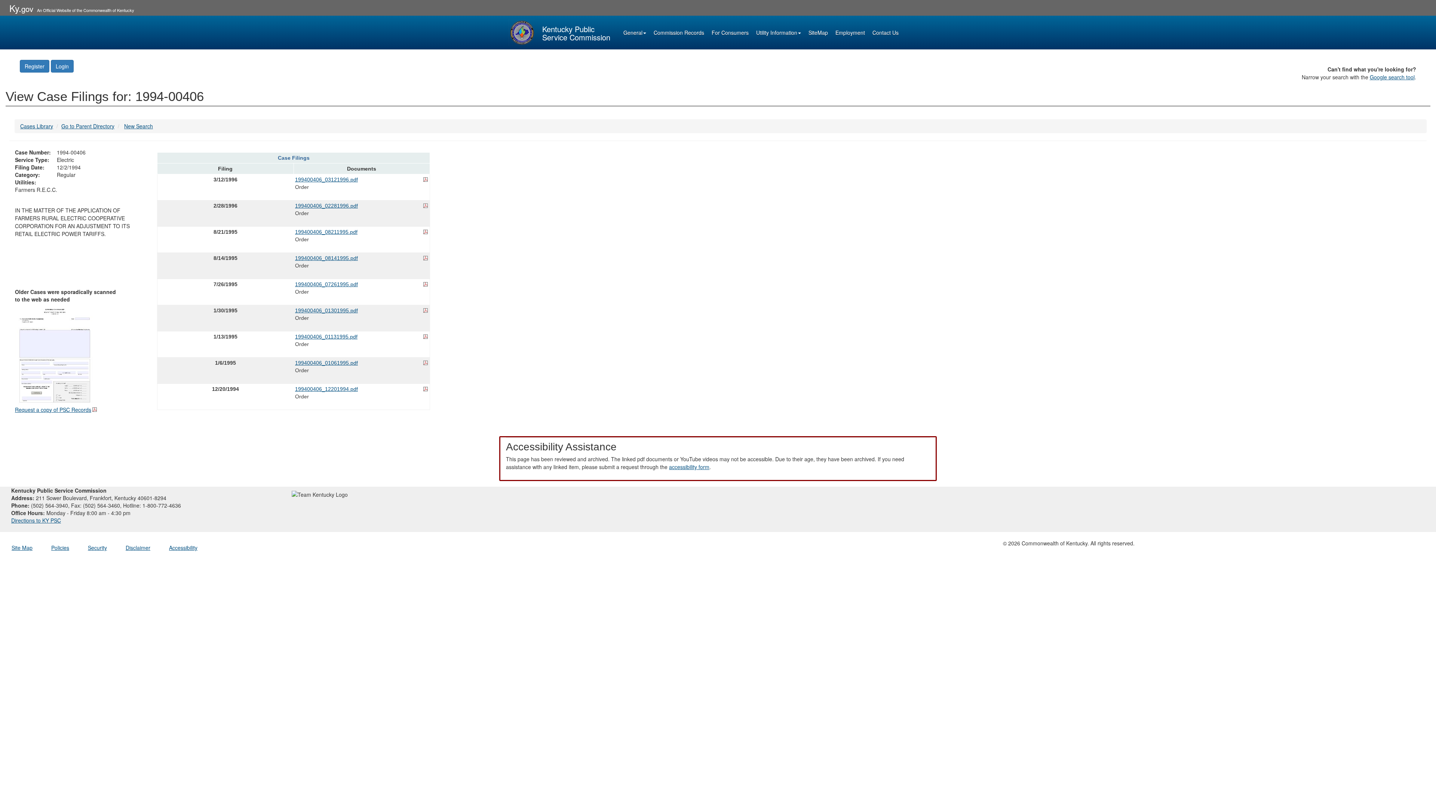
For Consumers (730, 32)
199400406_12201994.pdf (326, 389)
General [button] (632, 32)
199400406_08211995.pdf (326, 232)
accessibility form (689, 467)
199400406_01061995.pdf (326, 363)
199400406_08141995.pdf (326, 258)
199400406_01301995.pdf (326, 310)
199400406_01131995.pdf (326, 337)
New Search (138, 126)
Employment (850, 32)
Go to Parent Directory (87, 126)
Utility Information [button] (776, 32)
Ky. (21, 8)
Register (35, 66)
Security (97, 547)
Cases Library (36, 126)
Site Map (22, 547)
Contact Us (885, 32)
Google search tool (1392, 77)
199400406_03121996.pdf (326, 180)
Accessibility (183, 547)
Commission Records (679, 32)
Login (62, 66)
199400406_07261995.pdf (326, 284)
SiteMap (818, 32)
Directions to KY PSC (36, 520)
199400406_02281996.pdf (326, 206)
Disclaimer (138, 547)
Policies (60, 547)
